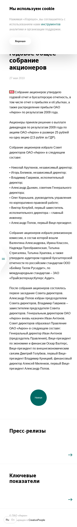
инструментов (51, 24)
